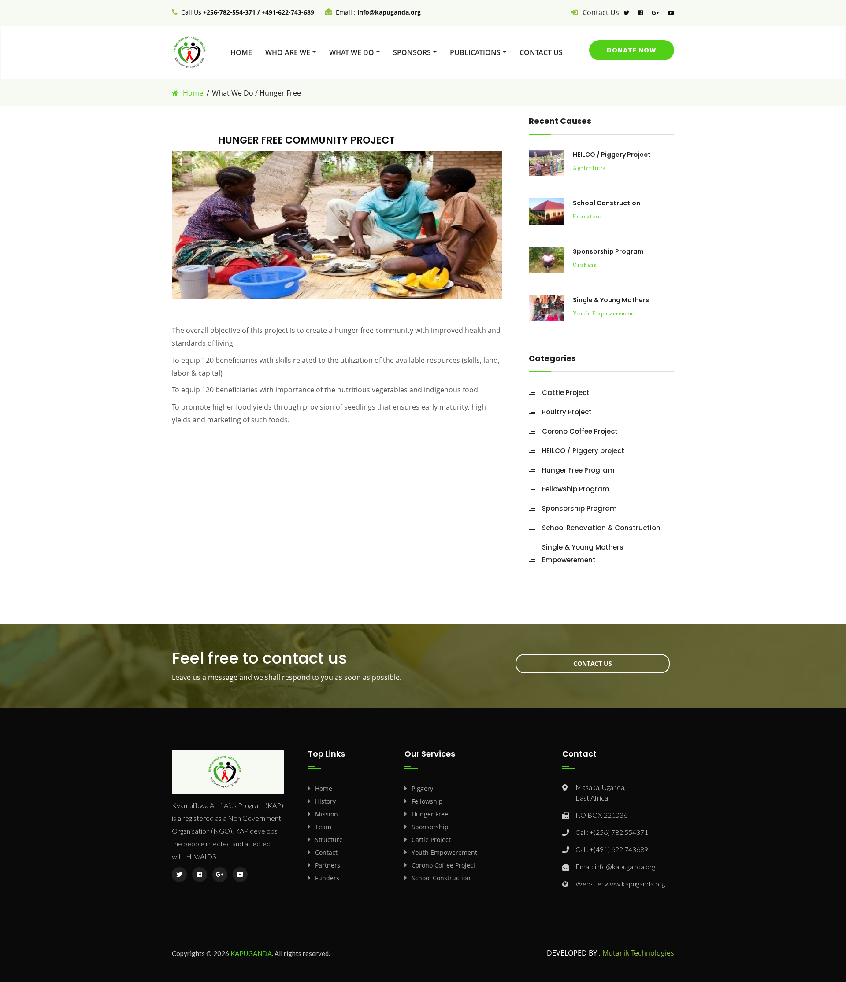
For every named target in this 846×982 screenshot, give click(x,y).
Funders (327, 878)
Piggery (422, 788)
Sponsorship (430, 827)
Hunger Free (430, 814)
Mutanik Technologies (638, 953)
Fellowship (427, 801)
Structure (329, 839)
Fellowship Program (575, 489)
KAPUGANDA (251, 953)
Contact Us (601, 12)
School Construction (606, 203)
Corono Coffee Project (580, 431)
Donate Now (632, 50)
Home (241, 52)
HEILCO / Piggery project (612, 154)
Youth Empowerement (444, 852)
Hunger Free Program (578, 470)
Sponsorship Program (608, 251)
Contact (326, 852)
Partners (327, 865)
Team (323, 827)
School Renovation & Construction (601, 527)
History (325, 801)
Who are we (287, 52)
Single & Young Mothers (611, 299)
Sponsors (412, 52)
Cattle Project (566, 392)
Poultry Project (567, 412)
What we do (351, 52)
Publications (475, 52)
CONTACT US (592, 663)
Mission (326, 814)
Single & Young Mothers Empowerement (582, 554)
